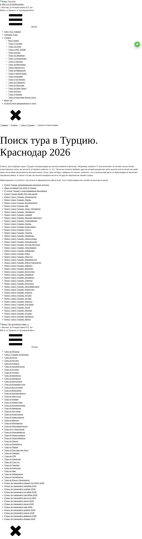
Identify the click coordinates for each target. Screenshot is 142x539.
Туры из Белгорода (13, 381)
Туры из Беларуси (12, 379)
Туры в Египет (14, 47)
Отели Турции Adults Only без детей (20, 194)
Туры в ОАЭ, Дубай (17, 50)
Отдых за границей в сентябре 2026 (20, 495)
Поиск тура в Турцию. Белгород (19, 284)
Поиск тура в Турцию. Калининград (20, 242)
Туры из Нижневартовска (16, 426)
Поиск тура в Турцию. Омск (17, 254)
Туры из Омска (11, 441)
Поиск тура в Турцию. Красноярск (20, 227)
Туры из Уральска (12, 468)
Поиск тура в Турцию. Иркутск (18, 257)
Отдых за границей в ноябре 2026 (19, 489)
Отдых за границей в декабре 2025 (20, 486)
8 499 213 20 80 (7, 4)
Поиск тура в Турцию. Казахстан (19, 289)
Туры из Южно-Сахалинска (16, 480)
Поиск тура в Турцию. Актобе (17, 296)
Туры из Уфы (10, 471)
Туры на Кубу (14, 53)
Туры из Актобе (11, 361)
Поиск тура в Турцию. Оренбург (19, 275)
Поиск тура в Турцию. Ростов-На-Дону (22, 245)
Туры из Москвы (11, 352)
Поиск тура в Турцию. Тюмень (18, 233)
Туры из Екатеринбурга (15, 393)
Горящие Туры (11, 35)
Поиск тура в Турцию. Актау (17, 307)
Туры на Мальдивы (17, 65)
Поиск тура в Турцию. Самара (18, 215)
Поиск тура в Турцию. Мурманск (19, 278)
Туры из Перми (11, 447)
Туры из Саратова (12, 459)
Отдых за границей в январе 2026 (19, 519)
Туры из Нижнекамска (14, 432)
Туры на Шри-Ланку (17, 88)
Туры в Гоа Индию (16, 79)
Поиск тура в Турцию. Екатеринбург (21, 203)
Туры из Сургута (11, 462)
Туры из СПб (10, 456)
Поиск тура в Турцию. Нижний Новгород (23, 218)
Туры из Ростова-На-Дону (16, 450)
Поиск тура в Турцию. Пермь (17, 200)
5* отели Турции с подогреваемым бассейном (25, 191)
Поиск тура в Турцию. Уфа (16, 206)
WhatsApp (19, 4)
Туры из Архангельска (14, 366)
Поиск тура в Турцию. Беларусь (19, 316)
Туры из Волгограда (13, 387)
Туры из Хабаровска (13, 474)
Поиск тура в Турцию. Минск (17, 319)
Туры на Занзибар (16, 55)
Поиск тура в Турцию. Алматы (18, 293)
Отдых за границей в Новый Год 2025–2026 (24, 483)
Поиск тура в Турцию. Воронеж (18, 269)
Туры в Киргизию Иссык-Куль (22, 97)
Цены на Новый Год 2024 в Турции (20, 188)
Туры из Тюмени (11, 465)
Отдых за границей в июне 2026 (19, 504)
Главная (4, 125)
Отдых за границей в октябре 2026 (20, 492)
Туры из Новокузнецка (14, 435)
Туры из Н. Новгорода (14, 429)
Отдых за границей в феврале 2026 (20, 516)
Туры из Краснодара (13, 414)
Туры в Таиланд (15, 61)
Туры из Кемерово (12, 408)
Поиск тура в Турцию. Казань (17, 224)
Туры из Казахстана (13, 402)
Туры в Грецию (15, 94)
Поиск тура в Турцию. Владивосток (20, 260)
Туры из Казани (11, 399)
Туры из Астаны (11, 369)
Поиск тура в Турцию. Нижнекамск (20, 248)
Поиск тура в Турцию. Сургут (17, 230)
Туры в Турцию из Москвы (16, 355)
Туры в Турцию (15, 44)
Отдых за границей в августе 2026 (20, 498)
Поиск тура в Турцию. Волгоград (19, 272)
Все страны (13, 41)
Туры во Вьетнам (16, 85)
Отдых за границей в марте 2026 (19, 513)
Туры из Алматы (11, 364)
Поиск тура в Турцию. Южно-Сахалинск (22, 263)
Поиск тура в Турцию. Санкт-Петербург (22, 209)
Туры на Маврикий (17, 70)
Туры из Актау (10, 358)
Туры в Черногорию (17, 73)
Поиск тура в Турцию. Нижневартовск (21, 287)
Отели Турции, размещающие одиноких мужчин (26, 185)
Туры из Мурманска (13, 423)
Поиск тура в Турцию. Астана (17, 299)
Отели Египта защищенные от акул (20, 103)
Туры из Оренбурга (13, 444)
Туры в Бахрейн (15, 76)
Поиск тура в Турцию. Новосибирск (20, 221)
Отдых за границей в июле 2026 (19, 501)
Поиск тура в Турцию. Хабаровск (19, 251)
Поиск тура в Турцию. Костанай (18, 304)
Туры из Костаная (12, 411)
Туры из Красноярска (14, 417)
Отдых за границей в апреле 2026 (19, 510)
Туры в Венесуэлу (16, 68)
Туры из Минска (11, 420)
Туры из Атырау (11, 373)
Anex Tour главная (12, 32)
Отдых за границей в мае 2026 (18, 507)
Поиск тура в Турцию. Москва (18, 310)
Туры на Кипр (14, 91)
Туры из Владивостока (14, 384)
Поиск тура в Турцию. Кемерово (19, 236)
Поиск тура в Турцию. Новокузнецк (20, 239)
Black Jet (8, 100)
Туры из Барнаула (12, 376)
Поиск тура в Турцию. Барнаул (18, 266)
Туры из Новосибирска (14, 438)
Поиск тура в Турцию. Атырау (18, 313)
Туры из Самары (12, 453)
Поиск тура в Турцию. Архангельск (20, 197)
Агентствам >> (22, 324)
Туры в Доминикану (17, 58)
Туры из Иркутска (12, 396)
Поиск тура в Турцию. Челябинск (19, 212)
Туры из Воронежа (12, 390)
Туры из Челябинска (13, 477)
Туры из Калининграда (14, 405)
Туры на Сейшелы (16, 82)
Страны (7, 38)
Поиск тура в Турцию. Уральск (18, 302)
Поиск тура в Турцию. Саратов (18, 281)
